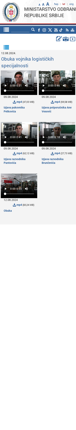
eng (71, 4)
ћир (56, 4)
